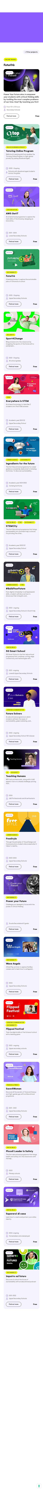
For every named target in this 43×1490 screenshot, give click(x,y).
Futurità (9, 65)
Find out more (11, 116)
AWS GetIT (12, 213)
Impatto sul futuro (16, 1276)
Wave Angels (13, 963)
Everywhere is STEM (17, 401)
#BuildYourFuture (15, 588)
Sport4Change (14, 338)
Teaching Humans (16, 776)
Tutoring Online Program (19, 151)
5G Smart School (15, 651)
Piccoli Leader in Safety (19, 1151)
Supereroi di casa (16, 1213)
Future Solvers (14, 713)
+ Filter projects (31, 52)
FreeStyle (11, 838)
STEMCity (11, 526)
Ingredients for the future (20, 463)
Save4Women (13, 1088)
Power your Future (16, 901)
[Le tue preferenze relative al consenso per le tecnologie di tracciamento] (39, 1486)
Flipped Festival (15, 1029)
